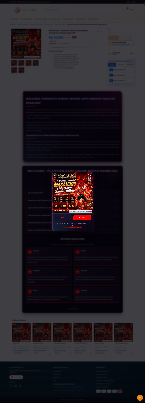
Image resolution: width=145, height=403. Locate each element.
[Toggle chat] (140, 398)
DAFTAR (82, 218)
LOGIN (62, 218)
